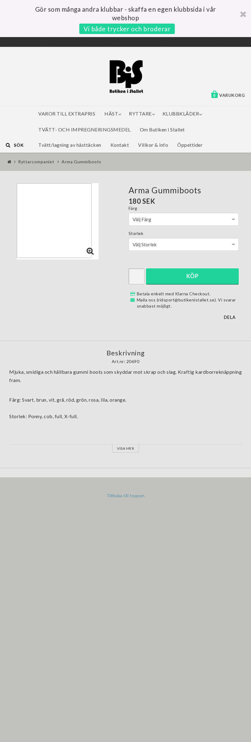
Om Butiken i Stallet (162, 129)
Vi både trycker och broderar (127, 28)
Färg (133, 208)
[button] (90, 251)
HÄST (111, 113)
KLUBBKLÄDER (181, 113)
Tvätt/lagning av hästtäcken (69, 145)
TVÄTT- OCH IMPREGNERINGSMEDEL (84, 129)
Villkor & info (153, 145)
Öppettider (190, 145)
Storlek (136, 233)
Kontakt (120, 145)
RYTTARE (140, 113)
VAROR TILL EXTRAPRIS (66, 113)
